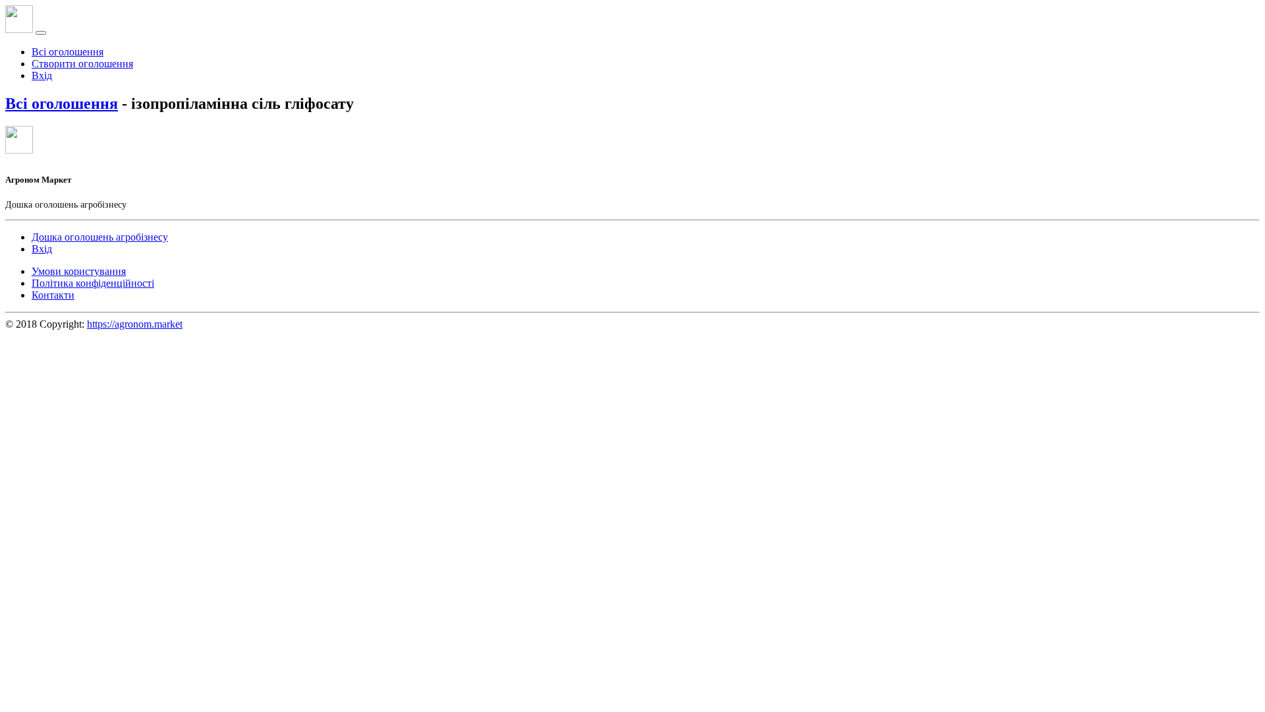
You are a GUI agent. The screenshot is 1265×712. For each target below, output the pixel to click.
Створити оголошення (82, 63)
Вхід (42, 75)
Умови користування (79, 271)
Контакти (53, 295)
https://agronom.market (135, 324)
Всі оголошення (67, 51)
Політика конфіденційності (93, 283)
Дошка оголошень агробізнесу (100, 237)
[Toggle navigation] (41, 33)
